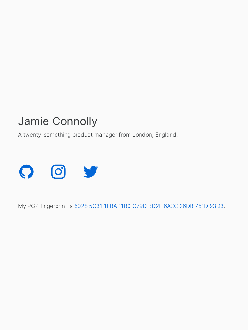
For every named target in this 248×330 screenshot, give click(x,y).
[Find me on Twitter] (90, 170)
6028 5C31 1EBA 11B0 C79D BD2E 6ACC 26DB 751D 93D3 (149, 205)
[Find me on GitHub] (26, 170)
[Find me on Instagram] (58, 170)
